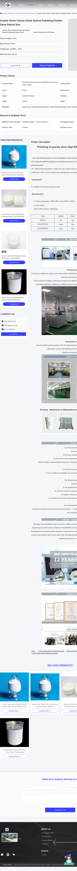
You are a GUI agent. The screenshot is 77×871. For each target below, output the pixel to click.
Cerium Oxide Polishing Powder (25, 13)
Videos (40, 5)
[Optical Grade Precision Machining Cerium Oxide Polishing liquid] (14, 732)
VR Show (51, 5)
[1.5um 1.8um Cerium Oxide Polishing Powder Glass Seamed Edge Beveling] (14, 686)
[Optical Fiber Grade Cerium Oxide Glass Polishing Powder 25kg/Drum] (44, 686)
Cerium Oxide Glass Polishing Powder (45, 653)
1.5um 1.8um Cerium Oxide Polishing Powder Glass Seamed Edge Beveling (14, 705)
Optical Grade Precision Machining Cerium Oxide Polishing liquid (14, 751)
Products (31, 5)
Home (21, 5)
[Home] (8, 5)
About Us (62, 5)
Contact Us (14, 65)
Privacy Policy (7, 864)
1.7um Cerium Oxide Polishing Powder (51, 651)
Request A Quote (46, 65)
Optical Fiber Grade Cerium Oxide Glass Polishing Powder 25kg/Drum (45, 705)
